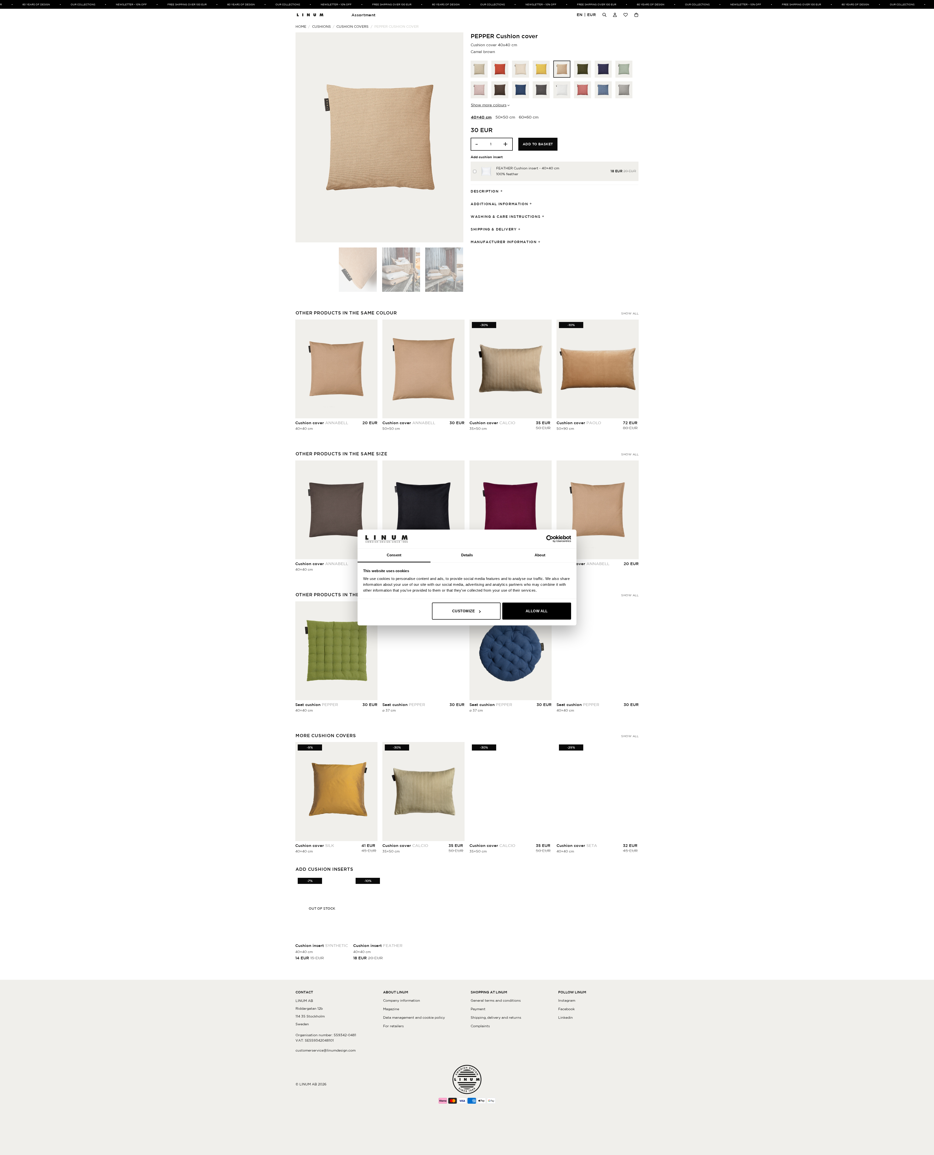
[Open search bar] (604, 15)
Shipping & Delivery (494, 229)
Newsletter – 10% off (108, 4)
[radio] (479, 69)
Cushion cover (321, 423)
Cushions (321, 26)
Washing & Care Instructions (505, 217)
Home (301, 26)
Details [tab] (467, 555)
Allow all (537, 611)
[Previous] (305, 137)
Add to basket (538, 144)
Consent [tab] (394, 555)
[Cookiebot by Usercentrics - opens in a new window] (550, 538)
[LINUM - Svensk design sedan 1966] (310, 14)
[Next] (453, 137)
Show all (629, 313)
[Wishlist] (625, 14)
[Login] (615, 14)
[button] (586, 15)
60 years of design (13, 4)
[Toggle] (503, 191)
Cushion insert (321, 945)
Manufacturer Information (504, 242)
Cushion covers (352, 26)
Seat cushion (316, 704)
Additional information (499, 204)
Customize (463, 611)
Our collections (60, 4)
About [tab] (540, 555)
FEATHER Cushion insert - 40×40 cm (527, 168)
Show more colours (488, 105)
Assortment (363, 15)
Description (485, 191)
